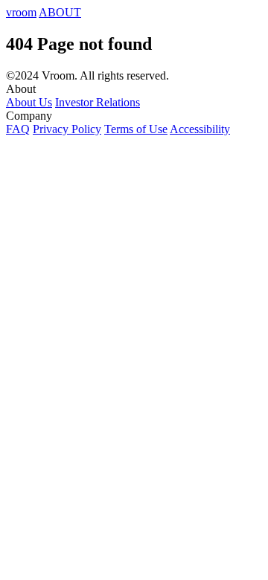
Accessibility (200, 129)
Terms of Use (136, 129)
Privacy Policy (67, 129)
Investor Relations (97, 102)
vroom (21, 12)
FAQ (18, 129)
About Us (29, 102)
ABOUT (60, 12)
